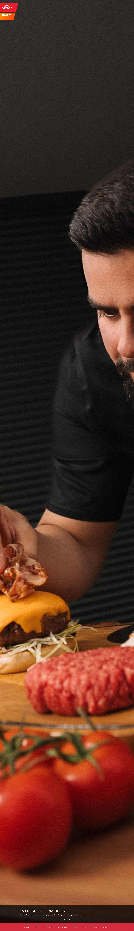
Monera (26, 927)
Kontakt (105, 927)
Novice (95, 927)
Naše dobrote (62, 927)
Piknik (37, 927)
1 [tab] (64, 919)
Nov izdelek (48, 927)
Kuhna (75, 927)
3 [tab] (69, 919)
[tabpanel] (67, 461)
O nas (85, 927)
